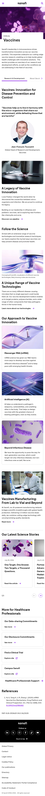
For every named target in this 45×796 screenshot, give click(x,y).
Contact (5, 751)
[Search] (42, 3)
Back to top (20, 739)
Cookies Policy (7, 762)
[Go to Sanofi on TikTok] (31, 732)
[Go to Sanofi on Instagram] (19, 732)
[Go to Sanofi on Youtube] (38, 732)
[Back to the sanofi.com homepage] (22, 3)
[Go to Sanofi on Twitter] (13, 732)
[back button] (34, 596)
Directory (5, 772)
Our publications (8, 767)
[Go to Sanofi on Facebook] (25, 732)
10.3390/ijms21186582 (15, 705)
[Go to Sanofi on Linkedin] (7, 732)
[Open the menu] (3, 3)
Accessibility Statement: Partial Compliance (19, 783)
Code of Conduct (8, 788)
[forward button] (41, 596)
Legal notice (7, 757)
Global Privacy (7, 746)
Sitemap (5, 777)
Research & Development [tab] (14, 78)
